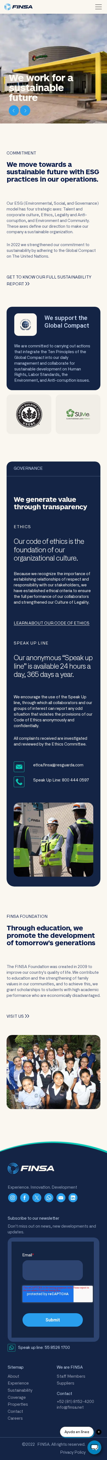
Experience (18, 1383)
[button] (14, 110)
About (13, 1376)
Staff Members (71, 1376)
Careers (15, 1418)
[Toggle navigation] (98, 7)
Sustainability (20, 1390)
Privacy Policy (73, 1452)
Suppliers (65, 1383)
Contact (15, 1412)
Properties (18, 1404)
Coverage (17, 1398)
